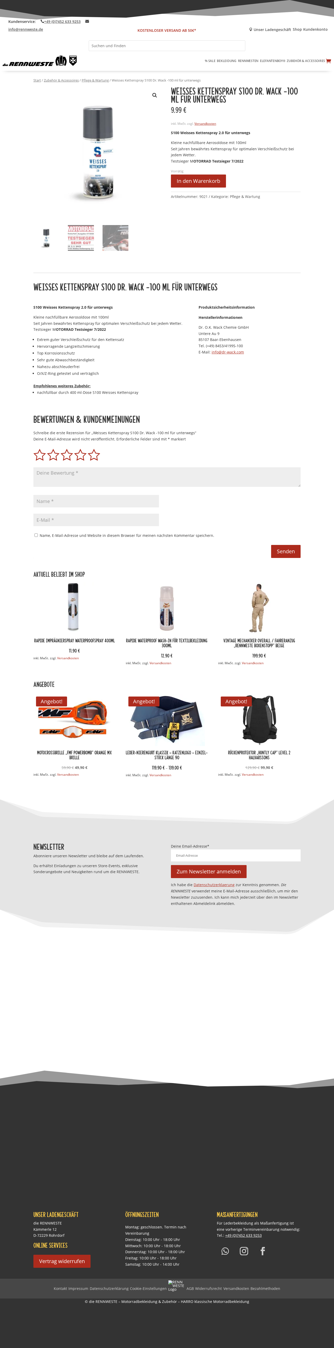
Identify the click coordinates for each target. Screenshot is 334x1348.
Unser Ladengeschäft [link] (270, 30)
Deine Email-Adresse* (190, 846)
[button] (154, 95)
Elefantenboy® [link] (272, 61)
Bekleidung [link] (226, 61)
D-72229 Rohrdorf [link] (48, 1235)
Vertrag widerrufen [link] (62, 1261)
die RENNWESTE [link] (47, 1223)
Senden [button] (286, 551)
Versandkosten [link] (205, 123)
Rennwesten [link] (248, 61)
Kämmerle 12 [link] (45, 1229)
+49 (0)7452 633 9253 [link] (62, 21)
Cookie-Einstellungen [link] (148, 1288)
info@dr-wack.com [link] (228, 352)
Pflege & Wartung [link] (95, 80)
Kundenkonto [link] (315, 30)
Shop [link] (297, 30)
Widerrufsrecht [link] (208, 1288)
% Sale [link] (210, 61)
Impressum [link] (78, 1288)
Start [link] (37, 80)
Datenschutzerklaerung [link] (214, 884)
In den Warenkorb (198, 180)
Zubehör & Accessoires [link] (306, 61)
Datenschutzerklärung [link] (109, 1288)
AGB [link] (190, 1288)
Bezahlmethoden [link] (265, 1288)
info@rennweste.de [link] (25, 29)
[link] (40, 61)
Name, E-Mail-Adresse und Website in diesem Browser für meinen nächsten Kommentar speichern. (127, 535)
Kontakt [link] (60, 1288)
